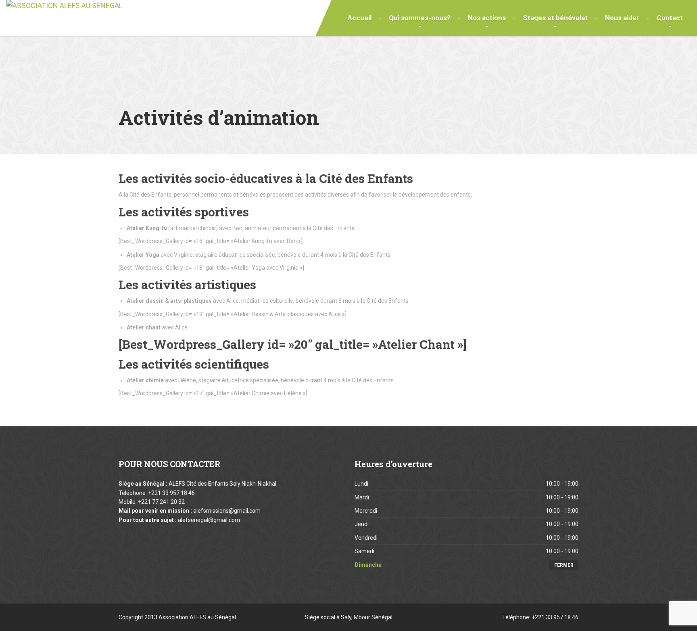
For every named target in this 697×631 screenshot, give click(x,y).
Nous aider (622, 18)
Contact (670, 18)
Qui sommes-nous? (420, 18)
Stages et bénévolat (555, 18)
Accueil (359, 18)
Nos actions (487, 18)
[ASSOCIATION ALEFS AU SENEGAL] (64, 6)
